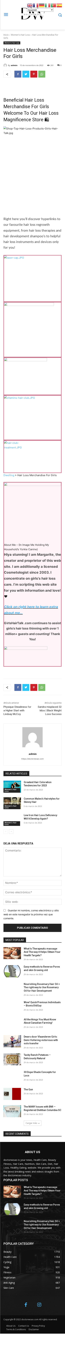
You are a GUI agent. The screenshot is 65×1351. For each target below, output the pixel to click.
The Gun (28, 1089)
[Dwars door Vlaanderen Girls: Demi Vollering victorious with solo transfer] (12, 1041)
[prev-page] (5, 831)
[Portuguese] (54, 5)
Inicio (6, 34)
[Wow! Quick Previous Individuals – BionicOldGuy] (12, 1007)
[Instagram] (39, 1305)
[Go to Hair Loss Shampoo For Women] (32, 327)
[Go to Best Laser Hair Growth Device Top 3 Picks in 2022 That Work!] (32, 276)
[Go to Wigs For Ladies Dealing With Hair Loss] (32, 374)
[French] (36, 5)
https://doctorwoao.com (32, 759)
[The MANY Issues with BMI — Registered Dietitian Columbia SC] (12, 1111)
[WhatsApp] (41, 74)
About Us (10, 1325)
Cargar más (31, 1123)
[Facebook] (17, 74)
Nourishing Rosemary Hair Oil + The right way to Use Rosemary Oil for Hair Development (42, 987)
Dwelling (8, 475)
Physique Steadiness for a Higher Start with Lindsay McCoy (17, 710)
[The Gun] (12, 1094)
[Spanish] (59, 5)
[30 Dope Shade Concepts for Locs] (12, 1077)
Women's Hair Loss (20, 34)
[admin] (5, 65)
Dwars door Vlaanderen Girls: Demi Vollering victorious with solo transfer (41, 1040)
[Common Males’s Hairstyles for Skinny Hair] (12, 803)
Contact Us (23, 1325)
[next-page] (11, 831)
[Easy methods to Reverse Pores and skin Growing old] (12, 971)
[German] (42, 5)
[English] (30, 5)
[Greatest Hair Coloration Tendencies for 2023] (12, 787)
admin (14, 65)
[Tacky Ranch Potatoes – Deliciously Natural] (12, 1059)
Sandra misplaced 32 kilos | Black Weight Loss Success (50, 710)
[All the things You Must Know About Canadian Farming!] (12, 1024)
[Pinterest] (33, 74)
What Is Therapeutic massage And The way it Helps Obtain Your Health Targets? (42, 952)
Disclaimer (34, 1329)
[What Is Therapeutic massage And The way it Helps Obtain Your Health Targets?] (12, 953)
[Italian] (48, 5)
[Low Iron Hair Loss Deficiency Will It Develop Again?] (12, 820)
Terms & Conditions (16, 1329)
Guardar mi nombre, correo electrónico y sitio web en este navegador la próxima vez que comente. (31, 914)
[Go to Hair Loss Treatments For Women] (32, 454)
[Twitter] (25, 74)
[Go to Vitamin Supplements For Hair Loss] (32, 415)
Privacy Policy (38, 1325)
